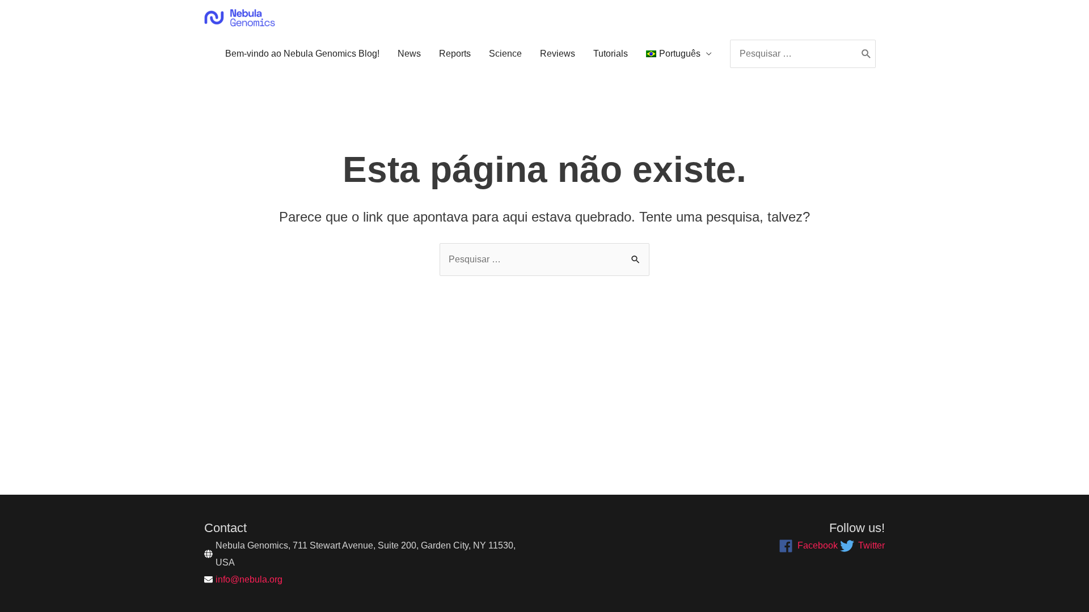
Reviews (557, 53)
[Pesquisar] (866, 53)
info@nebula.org (249, 579)
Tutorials (610, 53)
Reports (455, 53)
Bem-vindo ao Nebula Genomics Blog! (302, 53)
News (409, 53)
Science (505, 53)
